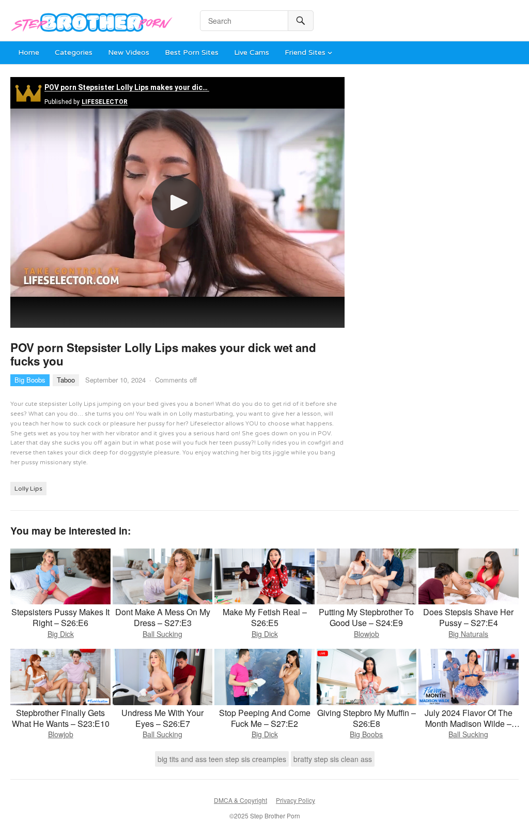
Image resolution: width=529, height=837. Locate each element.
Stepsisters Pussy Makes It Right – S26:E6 (60, 617)
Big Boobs (29, 380)
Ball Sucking (162, 634)
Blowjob (366, 634)
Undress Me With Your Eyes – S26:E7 (162, 718)
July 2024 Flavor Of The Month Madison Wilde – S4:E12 (468, 723)
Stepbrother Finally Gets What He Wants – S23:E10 (61, 718)
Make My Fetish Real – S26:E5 (265, 617)
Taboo (66, 380)
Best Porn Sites (192, 52)
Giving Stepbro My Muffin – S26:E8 (366, 718)
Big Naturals (468, 634)
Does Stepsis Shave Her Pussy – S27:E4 (468, 617)
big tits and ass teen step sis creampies (222, 759)
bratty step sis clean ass (332, 759)
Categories (73, 52)
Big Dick (61, 634)
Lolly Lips (28, 488)
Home (28, 52)
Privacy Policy (295, 800)
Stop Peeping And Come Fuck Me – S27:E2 (264, 718)
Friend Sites (305, 52)
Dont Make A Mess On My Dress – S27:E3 (162, 617)
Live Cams (251, 52)
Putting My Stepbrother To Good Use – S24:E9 (366, 617)
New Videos (128, 52)
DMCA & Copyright (240, 800)
